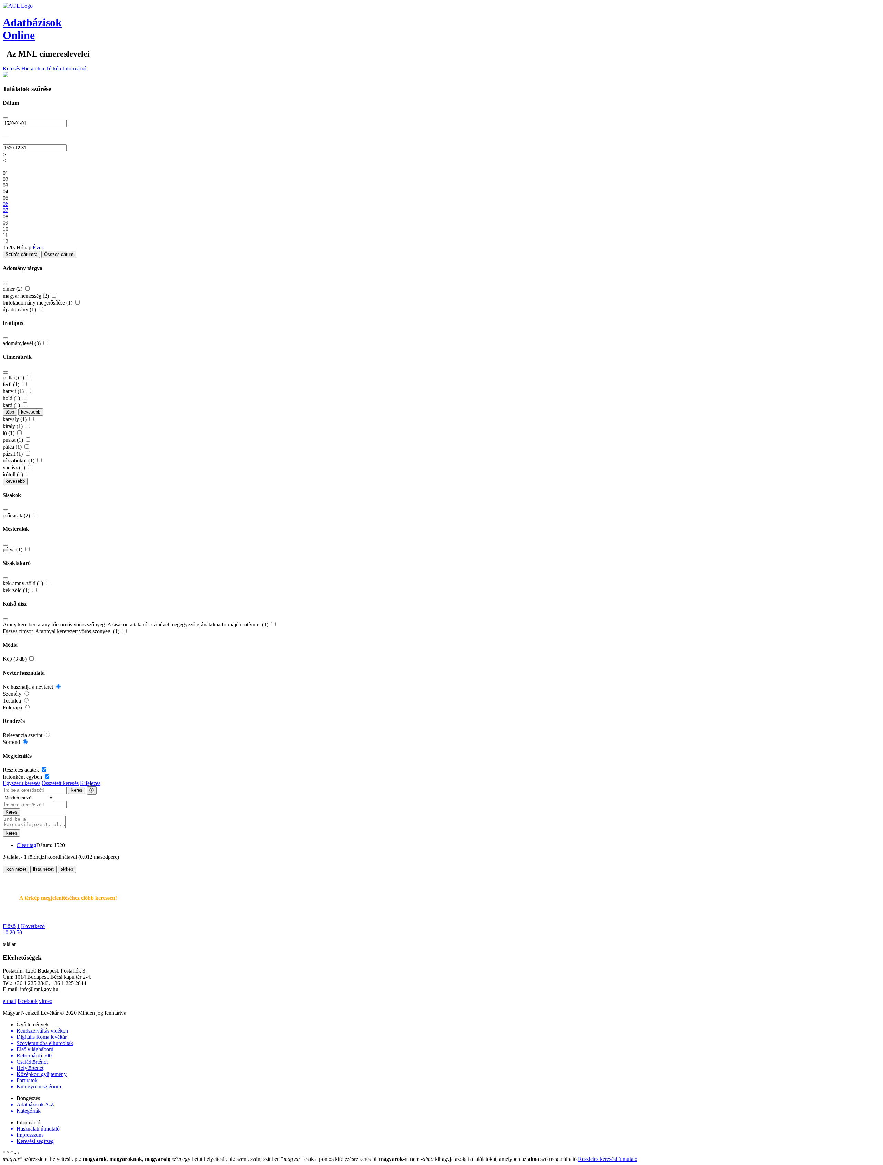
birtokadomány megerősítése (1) (38, 303)
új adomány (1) (20, 309)
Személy (13, 694)
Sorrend (12, 742)
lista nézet (43, 869)
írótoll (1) (13, 474)
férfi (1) (12, 384)
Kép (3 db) (15, 659)
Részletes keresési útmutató (607, 1159)
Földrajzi (13, 707)
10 (5, 932)
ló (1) (9, 433)
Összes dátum (58, 254)
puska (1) (13, 440)
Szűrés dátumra (21, 254)
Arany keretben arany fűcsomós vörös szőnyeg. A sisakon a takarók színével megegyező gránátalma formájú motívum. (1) (136, 624)
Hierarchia (32, 68)
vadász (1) (15, 467)
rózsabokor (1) (19, 461)
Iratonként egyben (23, 777)
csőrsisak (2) (17, 515)
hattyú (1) (14, 391)
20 (12, 932)
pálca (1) (13, 447)
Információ (74, 68)
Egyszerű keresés (21, 783)
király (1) (13, 426)
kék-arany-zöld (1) (23, 583)
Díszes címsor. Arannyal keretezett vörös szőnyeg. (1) (62, 631)
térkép (67, 869)
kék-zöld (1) (17, 590)
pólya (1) (13, 549)
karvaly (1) (15, 419)
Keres (76, 790)
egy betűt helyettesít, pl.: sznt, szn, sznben (226, 1159)
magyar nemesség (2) (26, 296)
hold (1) (12, 398)
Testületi (12, 701)
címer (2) (13, 289)
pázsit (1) (13, 454)
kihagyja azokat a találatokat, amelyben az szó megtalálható (499, 1159)
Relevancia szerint (23, 735)
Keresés (11, 68)
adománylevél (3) (22, 343)
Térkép (53, 68)
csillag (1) (14, 377)
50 (19, 932)
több (10, 412)
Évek (38, 247)
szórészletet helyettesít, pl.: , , (86, 1159)
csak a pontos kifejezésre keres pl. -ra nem (351, 1159)
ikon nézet (16, 869)
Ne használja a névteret (28, 687)
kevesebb (30, 412)
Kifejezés (90, 783)
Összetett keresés (60, 783)
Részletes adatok (21, 770)
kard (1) (12, 405)
